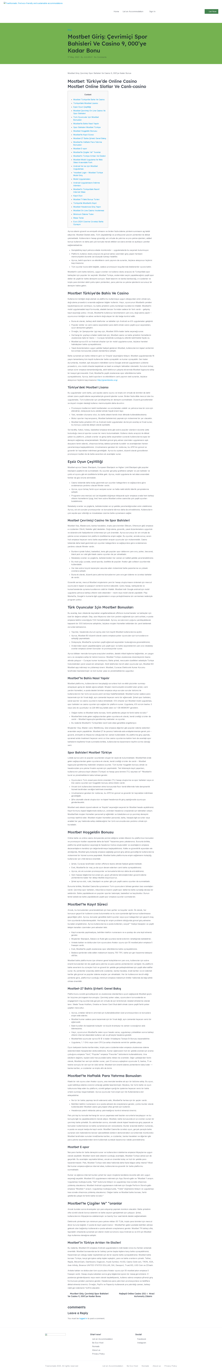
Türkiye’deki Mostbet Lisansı (85, 103)
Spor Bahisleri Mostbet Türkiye (87, 127)
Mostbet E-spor (80, 148)
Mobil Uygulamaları (81, 179)
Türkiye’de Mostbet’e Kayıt (84, 203)
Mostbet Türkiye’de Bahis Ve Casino (89, 99)
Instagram (141, 1343)
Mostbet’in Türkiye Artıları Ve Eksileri (89, 156)
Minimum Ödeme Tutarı (83, 214)
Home (116, 11)
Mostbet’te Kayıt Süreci (83, 135)
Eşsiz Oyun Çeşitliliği (82, 107)
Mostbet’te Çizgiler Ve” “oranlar (87, 152)
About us (96, 1350)
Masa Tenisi (78, 218)
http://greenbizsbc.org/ (107, 380)
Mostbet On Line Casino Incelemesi (88, 210)
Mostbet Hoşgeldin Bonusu (85, 131)
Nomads (95, 1346)
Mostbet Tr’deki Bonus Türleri (86, 199)
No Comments (100, 57)
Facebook (141, 1339)
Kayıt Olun (77, 196)
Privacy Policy (98, 1354)
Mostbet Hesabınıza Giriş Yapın (87, 207)
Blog (70, 30)
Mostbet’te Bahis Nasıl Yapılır (86, 123)
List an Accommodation (133, 11)
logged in (83, 1318)
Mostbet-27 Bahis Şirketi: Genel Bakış (89, 138)
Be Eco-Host (97, 1343)
